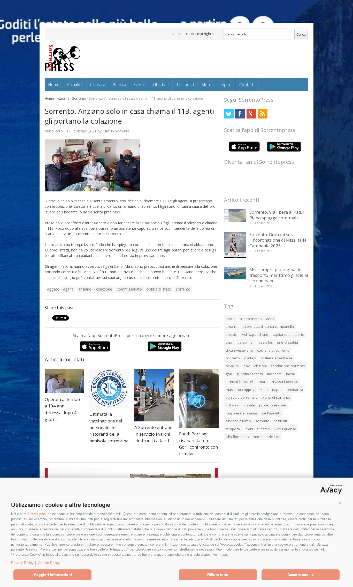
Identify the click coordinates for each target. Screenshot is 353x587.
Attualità (75, 84)
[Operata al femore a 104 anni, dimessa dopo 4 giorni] (64, 381)
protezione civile (272, 405)
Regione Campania (241, 413)
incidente (274, 373)
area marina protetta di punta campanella (260, 326)
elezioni (260, 365)
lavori (290, 373)
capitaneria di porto (288, 334)
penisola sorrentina (241, 397)
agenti (68, 289)
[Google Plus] (251, 113)
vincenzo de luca (266, 436)
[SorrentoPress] (62, 58)
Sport (226, 84)
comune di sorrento (273, 350)
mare (263, 381)
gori (229, 373)
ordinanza (295, 389)
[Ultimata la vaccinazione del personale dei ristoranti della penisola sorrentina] (109, 388)
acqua (230, 318)
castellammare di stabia (278, 342)
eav (247, 365)
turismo (263, 429)
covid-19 (232, 365)
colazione (104, 289)
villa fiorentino (237, 436)
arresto (231, 334)
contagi (250, 358)
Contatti (247, 84)
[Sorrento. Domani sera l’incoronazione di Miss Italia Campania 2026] (235, 258)
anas (270, 318)
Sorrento (79, 98)
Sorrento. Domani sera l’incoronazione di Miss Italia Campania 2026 (277, 240)
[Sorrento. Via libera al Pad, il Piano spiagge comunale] (235, 220)
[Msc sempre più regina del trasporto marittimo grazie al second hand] (235, 278)
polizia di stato (159, 289)
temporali (233, 429)
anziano (84, 289)
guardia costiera (249, 373)
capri (229, 342)
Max (106, 130)
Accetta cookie (300, 575)
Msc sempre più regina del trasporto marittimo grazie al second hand (278, 275)
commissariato (129, 289)
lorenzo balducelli (240, 381)
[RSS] (262, 113)
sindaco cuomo (238, 421)
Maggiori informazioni (52, 575)
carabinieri (246, 342)
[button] (340, 503)
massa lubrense (285, 381)
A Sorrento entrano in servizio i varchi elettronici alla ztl (153, 433)
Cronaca (97, 84)
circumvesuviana (239, 350)
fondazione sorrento (288, 365)
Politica (119, 84)
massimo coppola (240, 389)
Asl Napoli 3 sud (255, 334)
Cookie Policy (49, 563)
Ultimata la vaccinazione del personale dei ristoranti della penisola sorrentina (108, 427)
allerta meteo (251, 318)
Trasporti (185, 84)
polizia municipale (240, 405)
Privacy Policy (22, 563)
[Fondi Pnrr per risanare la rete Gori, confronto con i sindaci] (199, 398)
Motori (207, 84)
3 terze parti (37, 514)
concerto (233, 358)
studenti (280, 421)
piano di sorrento (276, 397)
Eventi (139, 84)
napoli (277, 389)
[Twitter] (229, 113)
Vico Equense (285, 429)
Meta (264, 389)
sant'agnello (271, 413)
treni (249, 429)
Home (53, 84)
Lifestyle (161, 84)
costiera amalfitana (276, 358)
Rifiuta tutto (217, 575)
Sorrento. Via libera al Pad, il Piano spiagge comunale (277, 215)
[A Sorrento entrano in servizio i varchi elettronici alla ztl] (154, 395)
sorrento (183, 289)
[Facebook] (240, 113)
